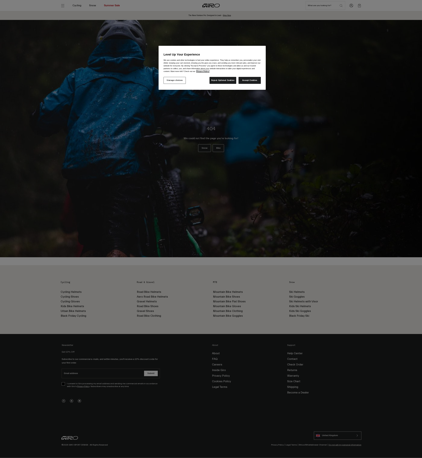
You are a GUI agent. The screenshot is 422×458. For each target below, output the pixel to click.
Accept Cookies (249, 80)
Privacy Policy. (203, 71)
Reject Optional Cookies (222, 80)
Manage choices (175, 80)
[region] (212, 68)
